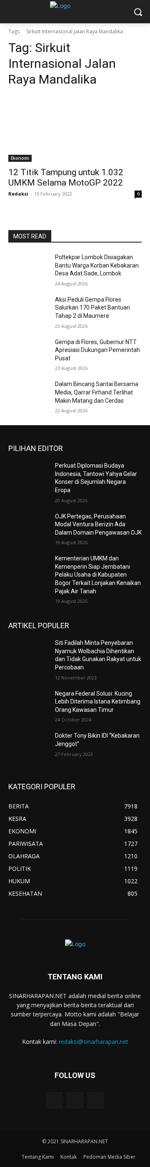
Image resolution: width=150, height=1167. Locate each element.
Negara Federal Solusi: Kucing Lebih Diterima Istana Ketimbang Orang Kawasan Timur (97, 701)
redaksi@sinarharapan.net (93, 1042)
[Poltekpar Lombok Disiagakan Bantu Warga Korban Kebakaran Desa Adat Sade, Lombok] (28, 267)
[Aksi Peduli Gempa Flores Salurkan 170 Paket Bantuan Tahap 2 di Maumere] (28, 310)
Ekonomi (20, 158)
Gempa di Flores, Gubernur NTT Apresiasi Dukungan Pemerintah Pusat (97, 350)
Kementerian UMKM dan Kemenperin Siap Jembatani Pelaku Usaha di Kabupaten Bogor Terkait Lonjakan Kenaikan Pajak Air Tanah (98, 574)
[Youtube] (96, 1100)
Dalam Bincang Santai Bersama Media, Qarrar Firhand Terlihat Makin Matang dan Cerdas (96, 392)
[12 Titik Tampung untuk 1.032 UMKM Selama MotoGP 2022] (75, 128)
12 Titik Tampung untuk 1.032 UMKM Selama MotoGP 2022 (65, 177)
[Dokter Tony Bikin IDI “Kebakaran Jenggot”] (28, 746)
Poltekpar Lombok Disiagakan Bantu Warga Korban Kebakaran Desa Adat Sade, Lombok (97, 265)
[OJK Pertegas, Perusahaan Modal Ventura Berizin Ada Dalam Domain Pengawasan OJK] (28, 526)
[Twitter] (54, 1100)
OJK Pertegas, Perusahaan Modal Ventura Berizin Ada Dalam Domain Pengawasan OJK (98, 524)
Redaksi (18, 194)
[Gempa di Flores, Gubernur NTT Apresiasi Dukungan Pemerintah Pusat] (28, 352)
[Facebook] (75, 1100)
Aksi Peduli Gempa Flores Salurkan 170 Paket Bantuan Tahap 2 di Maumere (92, 307)
